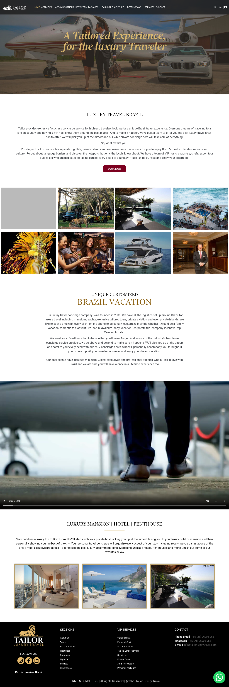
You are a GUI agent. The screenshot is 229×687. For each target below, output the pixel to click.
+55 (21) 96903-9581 (203, 636)
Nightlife (64, 659)
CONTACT (160, 7)
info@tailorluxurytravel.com (200, 644)
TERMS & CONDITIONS (83, 681)
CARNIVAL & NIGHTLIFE (113, 7)
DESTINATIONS (134, 7)
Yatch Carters (123, 638)
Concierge (122, 655)
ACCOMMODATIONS (64, 7)
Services (64, 664)
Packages (65, 655)
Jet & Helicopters (125, 664)
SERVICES (149, 7)
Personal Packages (126, 668)
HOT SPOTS (81, 7)
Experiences (66, 668)
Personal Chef (124, 642)
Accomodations (67, 646)
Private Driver (123, 659)
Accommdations (125, 646)
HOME (37, 7)
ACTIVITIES (46, 7)
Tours (62, 642)
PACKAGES (93, 7)
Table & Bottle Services (128, 651)
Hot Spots (65, 651)
